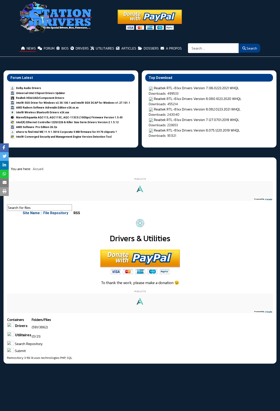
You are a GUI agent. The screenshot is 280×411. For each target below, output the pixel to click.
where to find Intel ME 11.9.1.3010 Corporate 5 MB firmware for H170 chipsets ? (66, 131)
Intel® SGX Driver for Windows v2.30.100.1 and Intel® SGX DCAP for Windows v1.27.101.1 (73, 102)
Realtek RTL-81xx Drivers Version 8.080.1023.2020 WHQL (198, 98)
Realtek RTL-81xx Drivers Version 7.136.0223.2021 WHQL (196, 88)
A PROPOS (174, 48)
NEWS (31, 48)
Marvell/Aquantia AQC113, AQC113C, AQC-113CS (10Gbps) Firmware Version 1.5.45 (69, 117)
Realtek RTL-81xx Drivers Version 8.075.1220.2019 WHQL (197, 130)
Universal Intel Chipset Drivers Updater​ (40, 93)
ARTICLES (128, 48)
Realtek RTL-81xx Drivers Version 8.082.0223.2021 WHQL (197, 109)
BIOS (65, 48)
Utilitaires (23, 335)
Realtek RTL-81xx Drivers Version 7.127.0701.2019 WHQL (196, 119)
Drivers (21, 326)
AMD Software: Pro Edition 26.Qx (36, 127)
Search (252, 48)
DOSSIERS (151, 48)
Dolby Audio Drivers (28, 88)
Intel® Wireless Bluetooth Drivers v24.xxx (42, 112)
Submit (20, 350)
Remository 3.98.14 (20, 358)
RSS (76, 213)
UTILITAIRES (105, 48)
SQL (69, 358)
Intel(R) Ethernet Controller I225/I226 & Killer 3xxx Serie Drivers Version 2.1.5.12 (67, 122)
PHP (62, 358)
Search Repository (28, 343)
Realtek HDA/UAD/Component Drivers (40, 98)
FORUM (49, 48)
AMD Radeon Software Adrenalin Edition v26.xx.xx (47, 107)
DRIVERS (82, 48)
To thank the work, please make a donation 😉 (140, 283)
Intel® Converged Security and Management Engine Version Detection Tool (64, 136)
